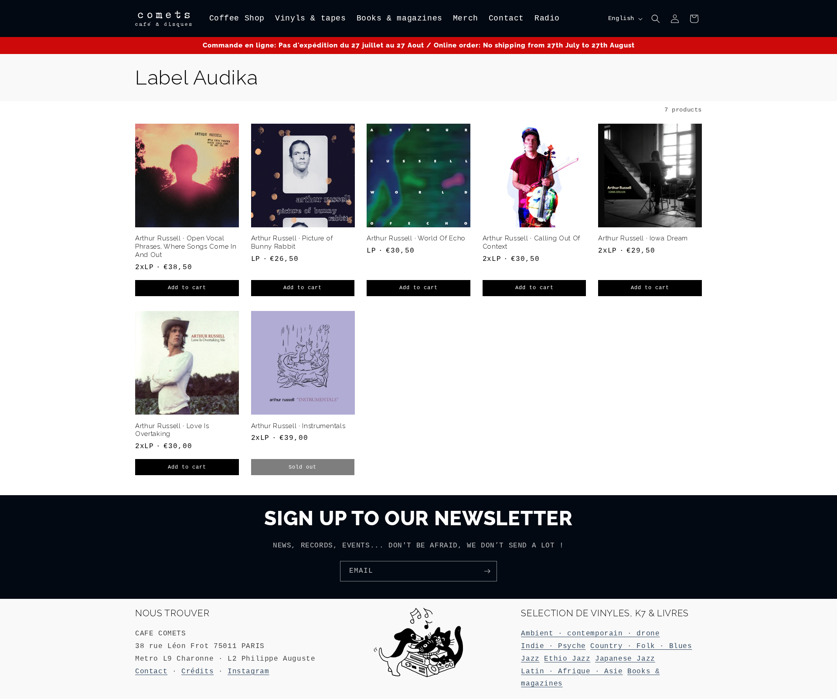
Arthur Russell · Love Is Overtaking (172, 430)
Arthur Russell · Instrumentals (298, 425)
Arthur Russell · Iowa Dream (643, 238)
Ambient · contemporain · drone (590, 634)
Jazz (530, 659)
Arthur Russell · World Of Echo (416, 238)
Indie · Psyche (553, 646)
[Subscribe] (487, 571)
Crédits (197, 671)
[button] (655, 18)
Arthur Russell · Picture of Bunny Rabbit (292, 242)
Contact (151, 671)
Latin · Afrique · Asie (572, 671)
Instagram (248, 671)
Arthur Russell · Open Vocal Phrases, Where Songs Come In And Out (185, 246)
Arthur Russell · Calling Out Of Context (531, 242)
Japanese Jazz (625, 659)
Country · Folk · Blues (641, 646)
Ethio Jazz (567, 659)
